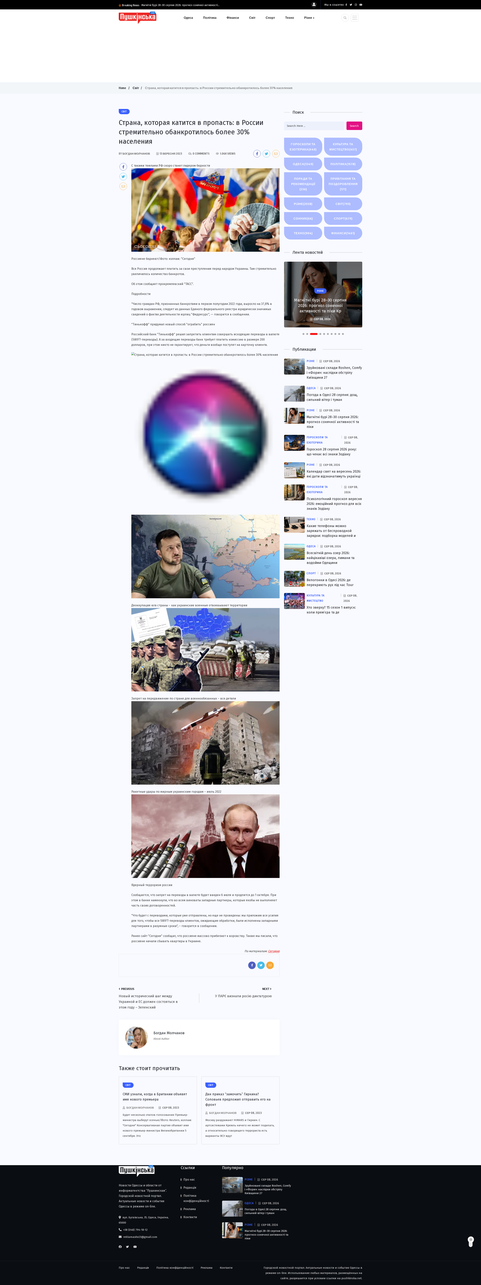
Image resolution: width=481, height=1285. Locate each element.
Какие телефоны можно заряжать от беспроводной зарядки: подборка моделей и (331, 531)
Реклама (189, 1209)
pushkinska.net (351, 1278)
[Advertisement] (240, 52)
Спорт (270, 18)
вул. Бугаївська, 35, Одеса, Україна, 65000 (144, 1220)
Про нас (189, 1179)
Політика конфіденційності (196, 1198)
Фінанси (233, 18)
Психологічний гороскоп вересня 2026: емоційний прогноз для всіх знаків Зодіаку (334, 504)
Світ (252, 18)
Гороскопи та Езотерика (303, 146)
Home (122, 88)
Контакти (190, 1217)
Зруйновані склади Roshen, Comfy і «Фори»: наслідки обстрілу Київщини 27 (334, 373)
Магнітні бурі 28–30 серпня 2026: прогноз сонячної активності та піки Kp (320, 306)
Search (354, 126)
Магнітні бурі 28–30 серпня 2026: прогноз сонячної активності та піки (333, 422)
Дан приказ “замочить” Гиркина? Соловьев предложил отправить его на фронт (238, 1099)
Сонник (303, 218)
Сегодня (274, 951)
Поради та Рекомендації (303, 184)
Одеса (188, 18)
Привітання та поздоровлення (343, 184)
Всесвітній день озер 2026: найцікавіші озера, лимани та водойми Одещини (331, 558)
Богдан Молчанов (140, 1107)
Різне (308, 18)
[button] (303, 334)
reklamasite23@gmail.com (140, 1237)
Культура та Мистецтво (343, 146)
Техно (289, 18)
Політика (209, 18)
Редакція (189, 1187)
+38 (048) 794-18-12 (135, 1229)
